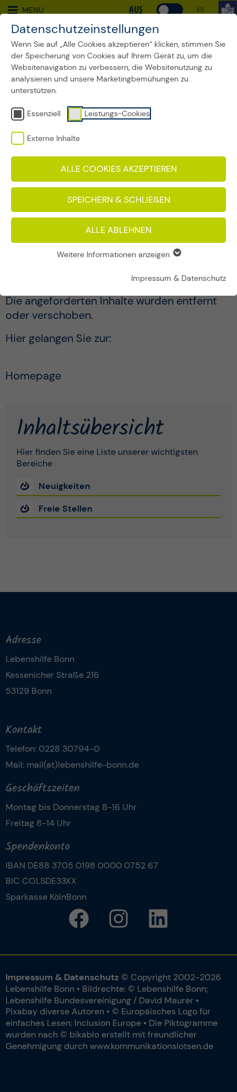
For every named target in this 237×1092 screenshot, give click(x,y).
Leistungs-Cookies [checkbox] (117, 113)
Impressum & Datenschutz (178, 278)
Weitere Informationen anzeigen (114, 254)
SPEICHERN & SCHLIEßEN (118, 199)
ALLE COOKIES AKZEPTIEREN (119, 169)
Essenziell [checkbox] (44, 113)
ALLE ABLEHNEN (118, 230)
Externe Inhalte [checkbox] (53, 138)
